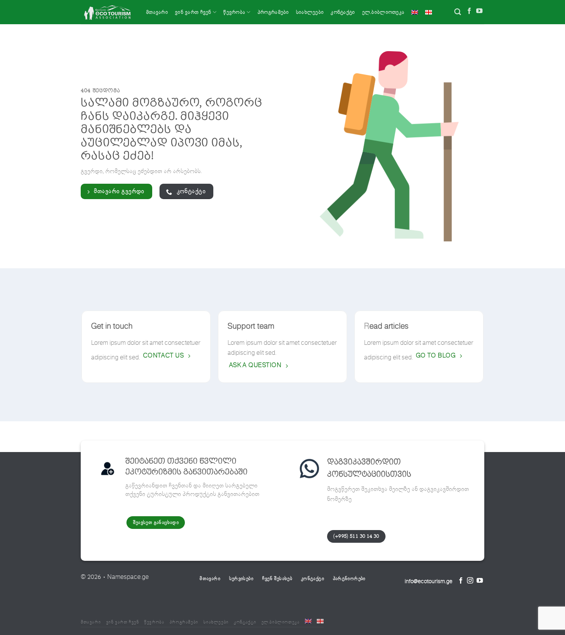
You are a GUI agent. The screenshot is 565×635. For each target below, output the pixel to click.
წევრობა (234, 12)
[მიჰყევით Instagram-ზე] (470, 581)
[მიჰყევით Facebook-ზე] (469, 12)
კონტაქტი (343, 12)
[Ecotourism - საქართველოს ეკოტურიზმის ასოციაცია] (108, 12)
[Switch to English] (414, 12)
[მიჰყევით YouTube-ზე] (479, 12)
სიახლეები (310, 12)
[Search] (457, 12)
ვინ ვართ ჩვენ (193, 12)
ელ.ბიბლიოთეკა (383, 12)
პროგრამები (273, 12)
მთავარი (157, 12)
